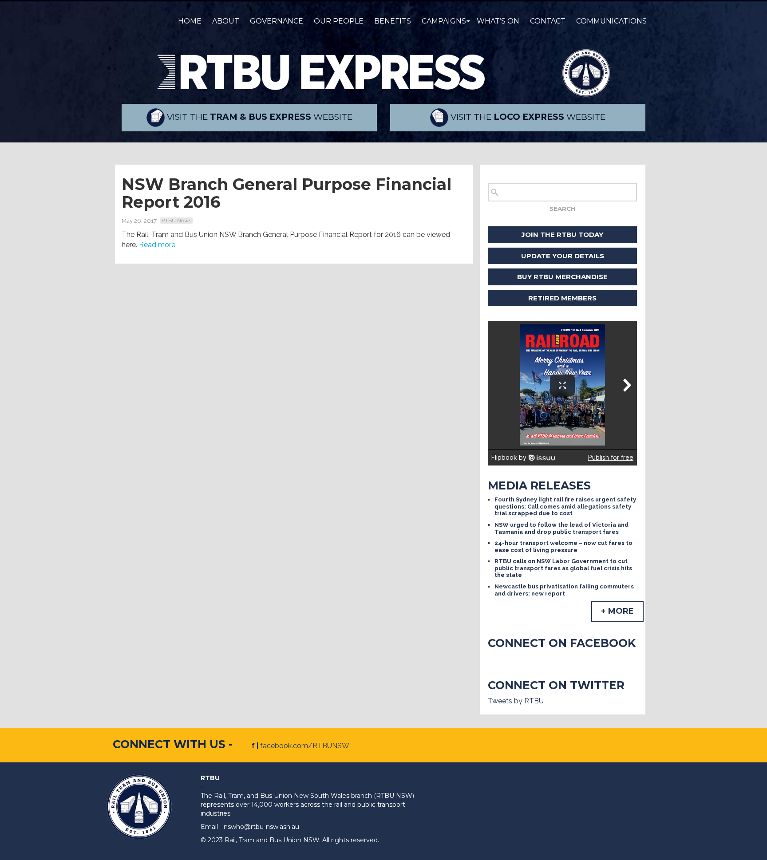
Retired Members (562, 298)
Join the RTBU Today (562, 234)
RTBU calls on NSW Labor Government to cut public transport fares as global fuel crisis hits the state (563, 568)
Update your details (562, 256)
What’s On (498, 21)
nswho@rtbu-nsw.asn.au (261, 827)
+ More (617, 611)
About (225, 21)
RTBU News (176, 220)
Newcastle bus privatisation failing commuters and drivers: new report (564, 590)
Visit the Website (258, 117)
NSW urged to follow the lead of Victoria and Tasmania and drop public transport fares (561, 528)
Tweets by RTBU (516, 701)
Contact (547, 21)
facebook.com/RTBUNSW (304, 746)
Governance (276, 21)
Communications (611, 21)
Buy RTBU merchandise (562, 276)
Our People (339, 21)
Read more (157, 245)
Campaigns (444, 21)
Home (190, 21)
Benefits (392, 21)
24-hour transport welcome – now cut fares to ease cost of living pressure (563, 546)
